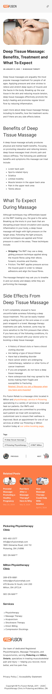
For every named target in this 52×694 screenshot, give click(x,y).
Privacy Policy (10, 676)
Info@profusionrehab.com (15, 541)
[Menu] (48, 6)
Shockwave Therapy (15, 622)
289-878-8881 (10, 577)
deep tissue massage (14, 440)
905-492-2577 (10, 538)
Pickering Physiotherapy (16, 445)
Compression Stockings (16, 629)
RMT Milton (36, 445)
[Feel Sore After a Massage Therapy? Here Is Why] (26, 481)
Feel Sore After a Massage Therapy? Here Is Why (26, 494)
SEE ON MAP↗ (10, 555)
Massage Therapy (32, 69)
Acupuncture (11, 619)
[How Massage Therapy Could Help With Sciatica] (42, 481)
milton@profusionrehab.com (16, 580)
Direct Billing (11, 626)
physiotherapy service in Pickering (30, 399)
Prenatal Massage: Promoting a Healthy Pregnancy (9, 494)
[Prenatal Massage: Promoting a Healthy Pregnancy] (9, 481)
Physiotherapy (12, 612)
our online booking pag (31, 426)
